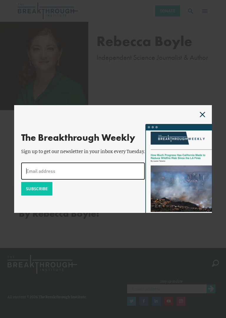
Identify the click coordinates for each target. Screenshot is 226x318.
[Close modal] (202, 114)
